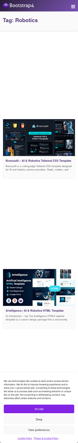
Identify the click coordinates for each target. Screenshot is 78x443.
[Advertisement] (39, 74)
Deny (39, 419)
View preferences (39, 430)
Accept (39, 409)
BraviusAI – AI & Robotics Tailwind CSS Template (38, 160)
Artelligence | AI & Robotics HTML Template (35, 310)
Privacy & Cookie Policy (46, 438)
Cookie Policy (25, 438)
